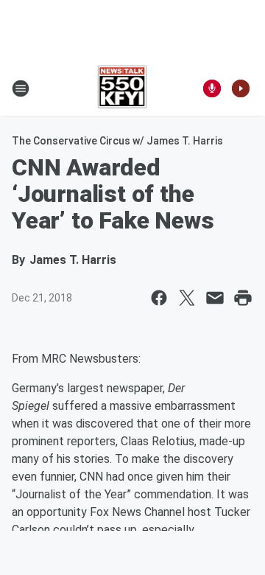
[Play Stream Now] (241, 88)
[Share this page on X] (187, 298)
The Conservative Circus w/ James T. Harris (117, 141)
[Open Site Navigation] (20, 88)
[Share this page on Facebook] (159, 298)
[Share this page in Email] (215, 298)
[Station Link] (122, 88)
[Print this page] (243, 298)
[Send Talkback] (212, 88)
